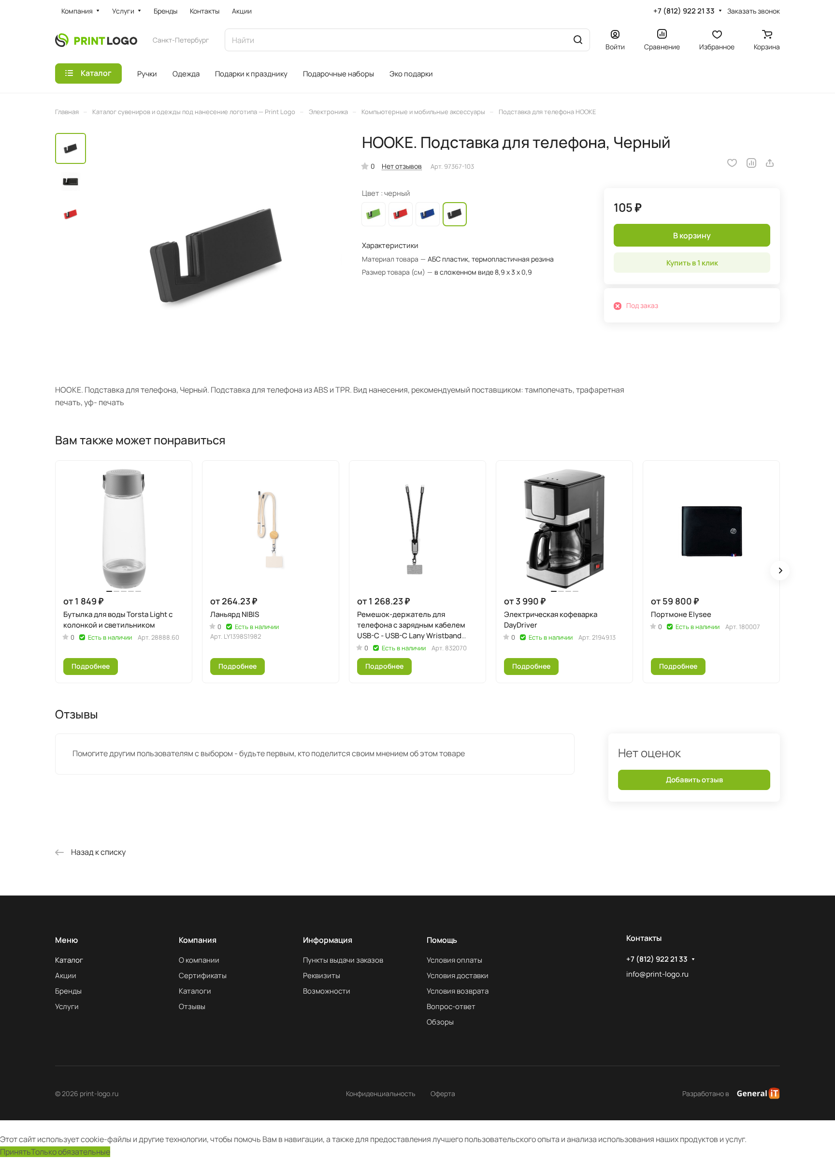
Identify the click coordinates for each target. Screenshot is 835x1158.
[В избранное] (732, 163)
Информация (327, 940)
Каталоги (195, 991)
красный (400, 214)
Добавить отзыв (694, 780)
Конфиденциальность (380, 1093)
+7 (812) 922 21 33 (684, 11)
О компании (199, 960)
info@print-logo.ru (657, 974)
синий (427, 214)
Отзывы (192, 1006)
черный (454, 214)
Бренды (68, 991)
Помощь (442, 940)
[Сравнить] (751, 163)
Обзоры (440, 1022)
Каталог (69, 960)
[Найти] (578, 40)
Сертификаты (203, 975)
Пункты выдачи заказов (343, 960)
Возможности (326, 991)
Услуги (67, 1006)
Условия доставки (458, 975)
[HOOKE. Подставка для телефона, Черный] (217, 258)
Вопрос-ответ (451, 1006)
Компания (197, 940)
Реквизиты (321, 975)
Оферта (443, 1093)
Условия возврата (458, 991)
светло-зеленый (373, 214)
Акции (65, 975)
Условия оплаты (454, 960)
